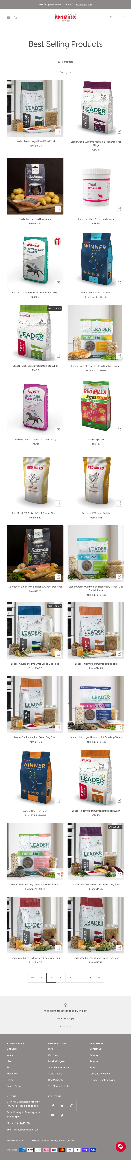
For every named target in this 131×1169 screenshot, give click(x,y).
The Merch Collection (59, 1086)
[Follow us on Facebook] (53, 1106)
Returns (94, 1061)
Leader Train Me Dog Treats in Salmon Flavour (35, 884)
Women (11, 1055)
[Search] (15, 17)
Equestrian (12, 1073)
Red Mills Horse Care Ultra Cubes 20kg (35, 439)
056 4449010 (22, 1123)
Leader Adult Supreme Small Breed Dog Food (96, 884)
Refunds (94, 1067)
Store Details (55, 1073)
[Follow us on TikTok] (62, 1115)
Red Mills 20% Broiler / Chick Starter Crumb (35, 513)
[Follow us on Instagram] (71, 1106)
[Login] (111, 17)
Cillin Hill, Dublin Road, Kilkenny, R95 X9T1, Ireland (51, 1140)
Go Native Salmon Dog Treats (35, 219)
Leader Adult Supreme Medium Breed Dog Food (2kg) (95, 143)
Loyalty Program (56, 1061)
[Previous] (32, 977)
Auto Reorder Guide (59, 1067)
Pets (9, 1067)
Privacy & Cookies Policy (102, 1080)
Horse (10, 1080)
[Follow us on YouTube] (53, 1115)
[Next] (99, 977)
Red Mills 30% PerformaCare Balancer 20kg (35, 292)
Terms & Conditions (100, 1073)
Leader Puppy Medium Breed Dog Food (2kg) (96, 810)
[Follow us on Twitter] (62, 1106)
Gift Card (12, 1048)
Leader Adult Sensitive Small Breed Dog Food (35, 663)
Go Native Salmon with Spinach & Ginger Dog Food (35, 586)
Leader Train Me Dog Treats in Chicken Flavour (95, 366)
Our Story (53, 1055)
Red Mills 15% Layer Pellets (96, 513)
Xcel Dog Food (96, 439)
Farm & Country (15, 1086)
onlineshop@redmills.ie (26, 1129)
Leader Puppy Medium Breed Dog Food (96, 663)
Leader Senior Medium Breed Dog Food (35, 737)
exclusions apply (84, 4)
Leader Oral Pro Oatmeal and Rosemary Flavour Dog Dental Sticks (95, 588)
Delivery (94, 1055)
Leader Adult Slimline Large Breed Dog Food (95, 958)
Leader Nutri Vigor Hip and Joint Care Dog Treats (96, 737)
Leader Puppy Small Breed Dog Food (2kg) (35, 365)
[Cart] (122, 17)
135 (89, 977)
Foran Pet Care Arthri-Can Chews (96, 219)
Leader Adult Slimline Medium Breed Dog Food (35, 958)
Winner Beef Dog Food (35, 811)
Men (9, 1061)
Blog (50, 1048)
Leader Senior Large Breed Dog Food (35, 141)
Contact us (95, 1048)
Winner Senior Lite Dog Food (96, 292)
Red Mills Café (55, 1080)
